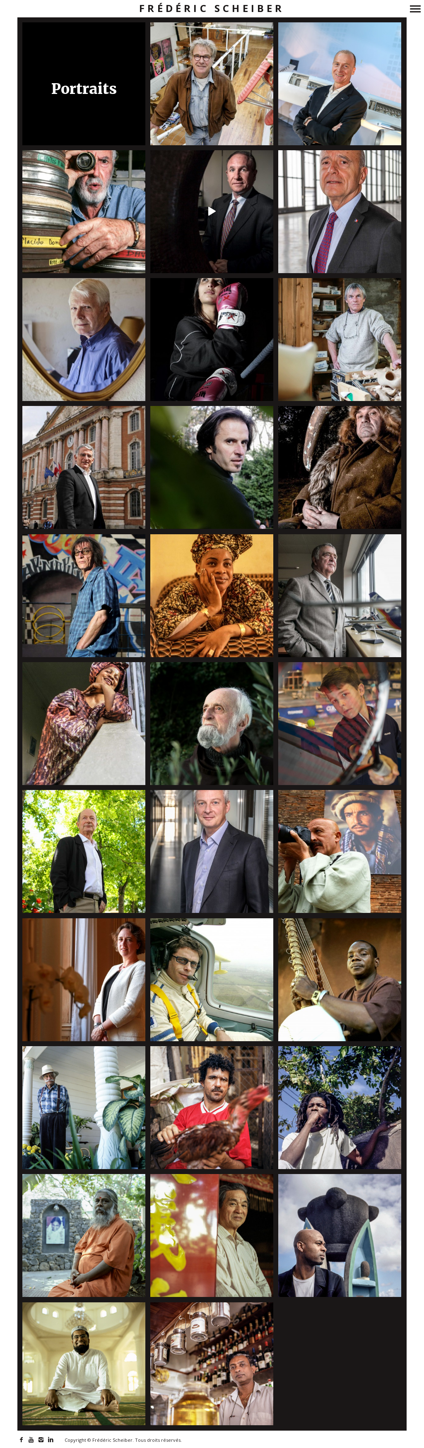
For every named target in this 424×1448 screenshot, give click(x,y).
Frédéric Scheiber (211, 8)
